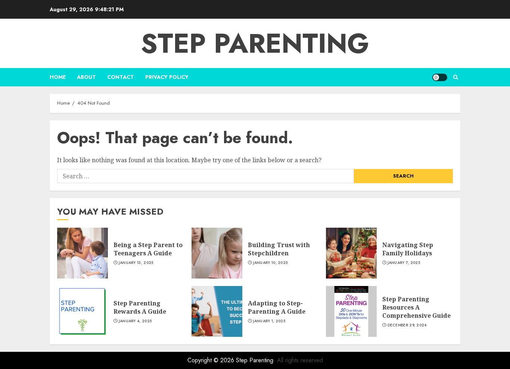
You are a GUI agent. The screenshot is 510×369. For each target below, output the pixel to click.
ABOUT (86, 77)
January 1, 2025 (269, 321)
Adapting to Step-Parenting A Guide (276, 307)
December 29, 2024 (407, 325)
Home (58, 77)
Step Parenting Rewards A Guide (139, 307)
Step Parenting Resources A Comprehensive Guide (416, 307)
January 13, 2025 (136, 262)
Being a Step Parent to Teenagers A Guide (148, 249)
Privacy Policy (167, 77)
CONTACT (120, 77)
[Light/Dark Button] (439, 77)
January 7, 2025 (404, 262)
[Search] (455, 77)
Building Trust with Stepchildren (279, 249)
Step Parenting (255, 43)
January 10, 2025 (270, 262)
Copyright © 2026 (211, 360)
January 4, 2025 (135, 321)
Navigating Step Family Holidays (407, 249)
